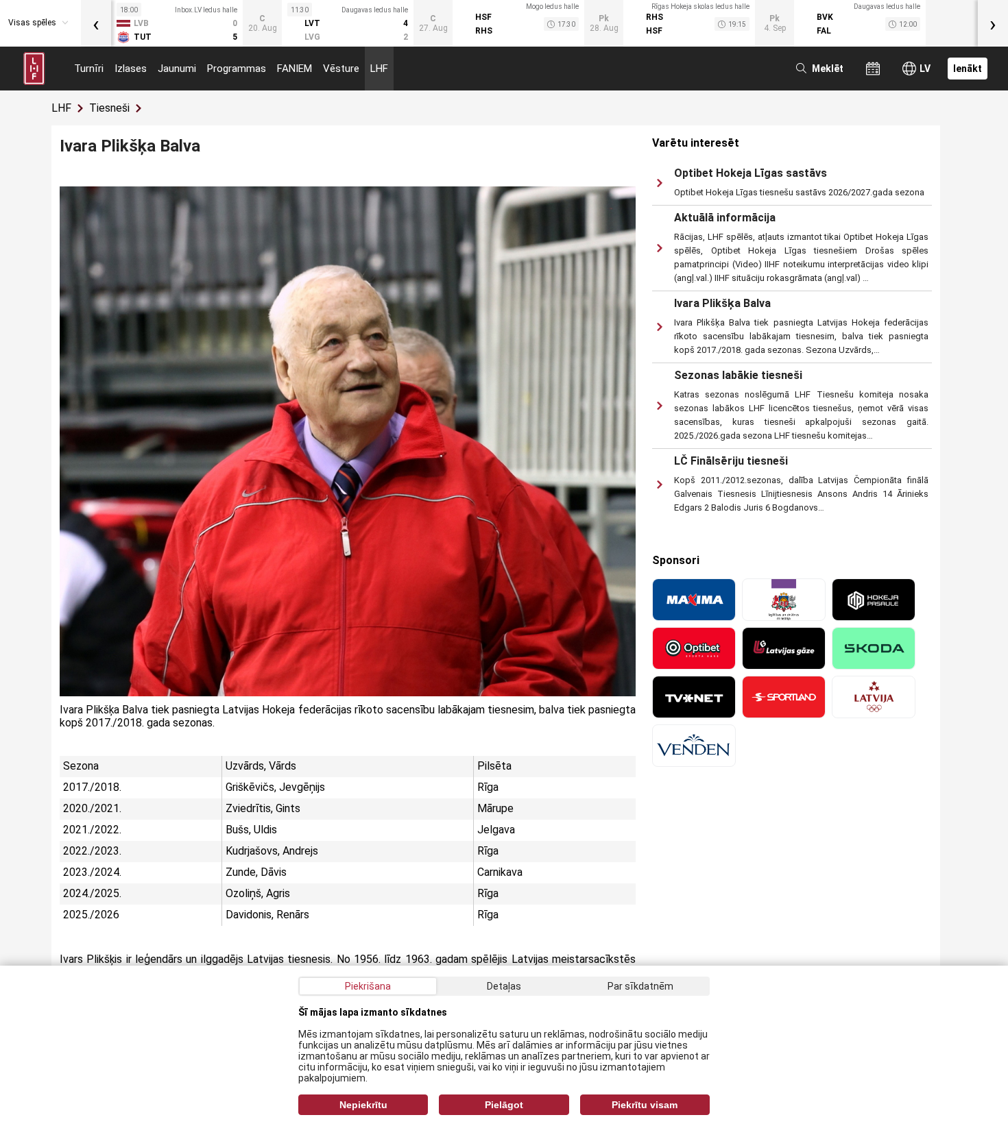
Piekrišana (368, 986)
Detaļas (504, 986)
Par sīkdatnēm (640, 986)
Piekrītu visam (644, 1104)
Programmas (236, 68)
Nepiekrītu (363, 1104)
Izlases (131, 68)
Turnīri (89, 68)
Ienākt (967, 68)
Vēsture (341, 68)
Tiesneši (109, 107)
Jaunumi (177, 68)
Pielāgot (504, 1104)
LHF (379, 68)
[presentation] (96, 23)
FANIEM (294, 68)
